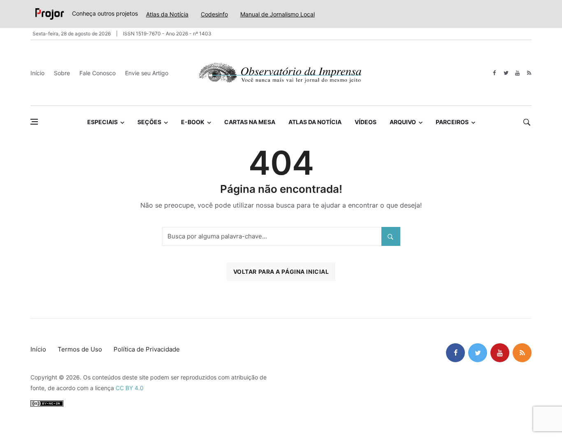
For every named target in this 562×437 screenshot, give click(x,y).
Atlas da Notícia (167, 14)
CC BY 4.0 (130, 387)
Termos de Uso (80, 349)
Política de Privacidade (147, 349)
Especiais (102, 121)
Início (37, 72)
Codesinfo (214, 14)
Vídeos (365, 121)
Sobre (62, 72)
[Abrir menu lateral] (34, 122)
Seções (149, 121)
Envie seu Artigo (146, 72)
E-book (192, 121)
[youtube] (517, 73)
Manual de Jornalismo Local (277, 14)
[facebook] (494, 73)
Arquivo (403, 121)
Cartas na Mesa (249, 121)
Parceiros (452, 121)
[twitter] (506, 73)
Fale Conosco (97, 72)
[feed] (529, 73)
